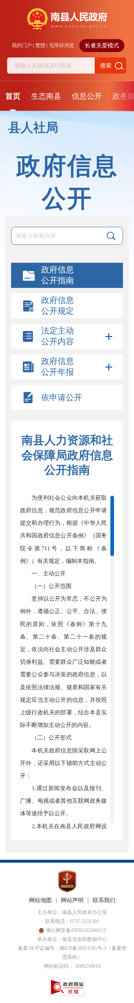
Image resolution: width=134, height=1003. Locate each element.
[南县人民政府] (67, 23)
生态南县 (46, 96)
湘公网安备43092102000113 (75, 930)
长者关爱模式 (102, 45)
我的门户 (22, 45)
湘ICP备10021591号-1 (82, 948)
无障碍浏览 (61, 45)
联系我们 (104, 900)
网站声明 (72, 900)
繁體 (40, 45)
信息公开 (87, 96)
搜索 (105, 65)
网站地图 (40, 900)
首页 (12, 96)
